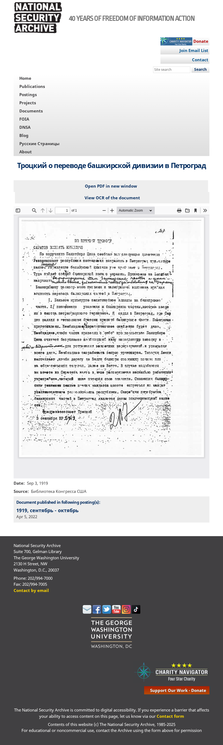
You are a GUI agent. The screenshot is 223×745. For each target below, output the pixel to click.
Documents (31, 111)
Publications (32, 86)
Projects (27, 102)
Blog (24, 135)
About (25, 151)
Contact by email (31, 590)
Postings (28, 94)
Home (25, 78)
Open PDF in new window (111, 186)
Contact (200, 59)
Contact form (170, 716)
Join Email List (193, 50)
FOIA (24, 119)
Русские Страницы (39, 143)
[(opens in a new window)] (87, 612)
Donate (200, 41)
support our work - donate (178, 690)
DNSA (24, 127)
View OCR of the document (112, 197)
